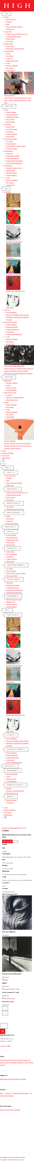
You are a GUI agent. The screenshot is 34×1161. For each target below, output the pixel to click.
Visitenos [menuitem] (9, 22)
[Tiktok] (4, 1112)
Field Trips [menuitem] (9, 153)
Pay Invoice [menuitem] (9, 41)
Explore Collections (8, 828)
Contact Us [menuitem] (9, 58)
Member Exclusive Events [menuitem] (14, 168)
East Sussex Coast (8, 1001)
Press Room (13, 1060)
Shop (1, 1093)
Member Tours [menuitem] (10, 170)
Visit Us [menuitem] (6, 17)
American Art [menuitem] (10, 225)
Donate (18, 1079)
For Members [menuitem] (8, 166)
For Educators (9, 1096)
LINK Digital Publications (20, 1093)
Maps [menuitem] (8, 24)
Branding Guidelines (18, 1062)
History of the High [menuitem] (12, 61)
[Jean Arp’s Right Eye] (17, 912)
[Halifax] (17, 979)
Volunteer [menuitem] (9, 395)
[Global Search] (3, 461)
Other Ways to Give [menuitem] (10, 392)
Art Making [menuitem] (9, 131)
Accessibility (4, 1157)
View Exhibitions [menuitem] (11, 312)
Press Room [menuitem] (9, 56)
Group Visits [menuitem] (8, 31)
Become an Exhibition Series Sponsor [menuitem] (17, 315)
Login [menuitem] (8, 63)
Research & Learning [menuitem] (10, 322)
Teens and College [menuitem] (11, 148)
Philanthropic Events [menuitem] (12, 117)
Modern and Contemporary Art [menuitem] (15, 291)
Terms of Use (12, 1157)
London (5, 830)
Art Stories (8, 1093)
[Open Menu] (2, 464)
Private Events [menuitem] (8, 44)
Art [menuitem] (6, 188)
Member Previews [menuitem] (11, 173)
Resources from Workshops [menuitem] (14, 161)
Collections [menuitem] (7, 192)
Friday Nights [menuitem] (10, 127)
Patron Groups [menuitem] (10, 39)
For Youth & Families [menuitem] (10, 139)
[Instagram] (3, 1112)
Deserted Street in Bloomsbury (12, 974)
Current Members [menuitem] (11, 175)
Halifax (4, 983)
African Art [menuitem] (9, 208)
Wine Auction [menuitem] (10, 119)
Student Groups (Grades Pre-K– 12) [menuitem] (17, 34)
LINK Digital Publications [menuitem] (14, 163)
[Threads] (17, 1147)
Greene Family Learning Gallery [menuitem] (16, 146)
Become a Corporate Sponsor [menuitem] (15, 397)
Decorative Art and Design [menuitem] (14, 241)
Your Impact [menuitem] (10, 407)
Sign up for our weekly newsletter (10, 1110)
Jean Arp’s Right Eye (9, 932)
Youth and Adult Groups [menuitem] (13, 36)
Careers (19, 1060)
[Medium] (7, 1112)
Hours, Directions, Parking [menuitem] (14, 27)
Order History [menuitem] (10, 70)
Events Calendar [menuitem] (11, 112)
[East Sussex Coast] (17, 998)
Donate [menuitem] (6, 402)
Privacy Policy (20, 1157)
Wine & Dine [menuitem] (10, 136)
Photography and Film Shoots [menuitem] (15, 48)
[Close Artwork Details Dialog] (15, 842)
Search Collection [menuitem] (11, 324)
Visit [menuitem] (6, 13)
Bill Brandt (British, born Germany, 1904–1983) (17, 836)
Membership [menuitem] (8, 380)
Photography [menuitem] (10, 307)
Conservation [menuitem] (10, 332)
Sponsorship (12, 1079)
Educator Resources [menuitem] (12, 327)
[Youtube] (9, 1112)
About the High (5, 1060)
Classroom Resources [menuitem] (12, 158)
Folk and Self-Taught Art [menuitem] (13, 274)
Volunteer (23, 1079)
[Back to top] (4, 1026)
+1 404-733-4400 (5, 1046)
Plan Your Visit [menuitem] (10, 19)
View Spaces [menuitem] (10, 46)
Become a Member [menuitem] (12, 65)
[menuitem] (18, 57)
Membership (4, 1079)
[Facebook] (1, 1112)
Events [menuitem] (6, 110)
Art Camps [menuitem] (9, 141)
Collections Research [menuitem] (12, 329)
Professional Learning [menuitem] (12, 156)
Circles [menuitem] (8, 385)
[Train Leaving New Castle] (17, 989)
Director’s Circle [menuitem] (11, 388)
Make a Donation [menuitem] (11, 405)
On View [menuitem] (7, 310)
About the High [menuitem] (9, 51)
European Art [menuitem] (10, 258)
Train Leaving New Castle (10, 992)
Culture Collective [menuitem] (11, 134)
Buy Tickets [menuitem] (9, 68)
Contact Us (8, 1062)
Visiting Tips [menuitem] (10, 29)
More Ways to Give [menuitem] (12, 400)
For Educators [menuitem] (8, 151)
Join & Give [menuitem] (9, 377)
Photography (18, 828)
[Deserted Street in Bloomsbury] (17, 954)
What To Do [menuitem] (9, 106)
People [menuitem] (8, 53)
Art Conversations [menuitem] (11, 129)
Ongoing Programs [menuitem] (12, 114)
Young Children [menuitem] (11, 144)
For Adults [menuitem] (7, 124)
